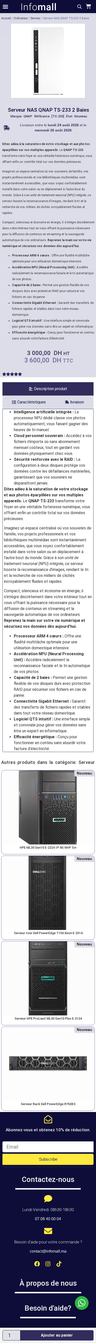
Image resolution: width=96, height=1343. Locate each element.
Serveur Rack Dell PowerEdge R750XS (48, 1104)
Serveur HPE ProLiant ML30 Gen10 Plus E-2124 (48, 1018)
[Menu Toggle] (5, 7)
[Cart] (88, 6)
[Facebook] (37, 1263)
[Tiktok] (59, 1263)
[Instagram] (48, 1263)
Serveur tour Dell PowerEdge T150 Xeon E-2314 (48, 933)
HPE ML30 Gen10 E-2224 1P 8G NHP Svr (48, 847)
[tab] (48, 389)
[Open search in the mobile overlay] (79, 6)
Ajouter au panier (57, 1335)
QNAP (27, 116)
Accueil (6, 18)
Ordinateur (21, 18)
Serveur (35, 18)
